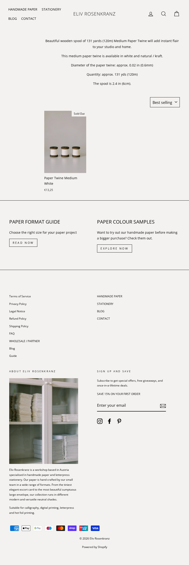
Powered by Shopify (94, 547)
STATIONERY (51, 9)
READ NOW (23, 243)
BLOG (12, 18)
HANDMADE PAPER (22, 9)
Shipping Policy (18, 326)
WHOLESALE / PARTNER (24, 341)
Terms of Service (20, 296)
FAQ (12, 333)
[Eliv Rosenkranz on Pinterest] (119, 421)
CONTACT (28, 18)
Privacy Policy (18, 304)
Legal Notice (17, 311)
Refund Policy (17, 318)
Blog (12, 348)
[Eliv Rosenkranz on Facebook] (109, 421)
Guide (13, 356)
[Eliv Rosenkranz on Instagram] (100, 421)
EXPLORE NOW (114, 248)
